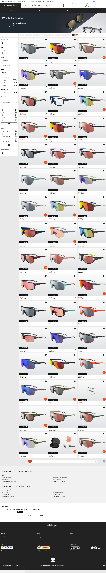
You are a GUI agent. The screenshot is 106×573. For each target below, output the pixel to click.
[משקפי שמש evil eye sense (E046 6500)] (62, 337)
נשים (4, 50)
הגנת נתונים (9, 565)
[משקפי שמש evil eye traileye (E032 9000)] (62, 48)
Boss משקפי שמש (6, 479)
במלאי (4, 62)
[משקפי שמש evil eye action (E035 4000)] (62, 153)
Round (4, 100)
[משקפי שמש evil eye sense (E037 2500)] (92, 311)
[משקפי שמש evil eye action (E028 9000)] (33, 363)
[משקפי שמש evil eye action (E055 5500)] (62, 390)
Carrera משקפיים (57, 490)
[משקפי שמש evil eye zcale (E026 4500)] (33, 232)
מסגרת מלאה (6, 92)
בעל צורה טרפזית (6, 102)
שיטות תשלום (38, 536)
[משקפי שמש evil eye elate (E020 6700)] (92, 179)
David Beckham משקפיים (59, 496)
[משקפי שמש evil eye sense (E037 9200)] (62, 311)
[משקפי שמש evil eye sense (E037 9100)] (92, 232)
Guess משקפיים (5, 492)
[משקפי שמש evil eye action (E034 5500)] (62, 179)
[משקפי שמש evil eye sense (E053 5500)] (62, 205)
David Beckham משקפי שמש (9, 481)
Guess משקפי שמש (6, 477)
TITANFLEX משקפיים (58, 492)
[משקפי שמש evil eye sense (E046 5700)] (33, 442)
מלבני (4, 82)
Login (72, 6)
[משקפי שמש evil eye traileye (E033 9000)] (33, 284)
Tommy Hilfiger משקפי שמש (60, 477)
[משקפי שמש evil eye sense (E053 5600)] (33, 127)
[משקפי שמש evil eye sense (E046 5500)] (92, 416)
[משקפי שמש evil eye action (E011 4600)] (62, 100)
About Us (3, 533)
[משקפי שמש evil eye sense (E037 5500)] (33, 48)
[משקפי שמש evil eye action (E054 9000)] (33, 153)
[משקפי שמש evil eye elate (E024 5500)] (92, 442)
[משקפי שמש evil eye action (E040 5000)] (33, 179)
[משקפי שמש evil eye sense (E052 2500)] (92, 363)
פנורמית (4, 80)
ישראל (96, 1)
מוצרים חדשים (6, 60)
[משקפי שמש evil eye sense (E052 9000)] (92, 100)
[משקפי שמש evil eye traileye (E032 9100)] (33, 74)
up (103, 565)
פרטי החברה (4, 565)
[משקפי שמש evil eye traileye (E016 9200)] (62, 127)
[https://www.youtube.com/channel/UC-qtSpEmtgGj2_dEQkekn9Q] (99, 548)
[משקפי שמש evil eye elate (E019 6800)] (62, 442)
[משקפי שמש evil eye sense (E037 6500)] (92, 205)
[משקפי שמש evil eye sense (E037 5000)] (62, 284)
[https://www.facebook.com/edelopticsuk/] (92, 548)
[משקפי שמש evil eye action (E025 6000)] (92, 48)
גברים (4, 53)
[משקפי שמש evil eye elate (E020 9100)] (33, 337)
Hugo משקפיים (56, 494)
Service (38, 533)
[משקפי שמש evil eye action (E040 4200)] (92, 74)
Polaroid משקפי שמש (7, 475)
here (41, 515)
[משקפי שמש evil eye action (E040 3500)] (62, 258)
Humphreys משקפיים (7, 489)
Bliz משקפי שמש (57, 474)
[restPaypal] (10, 547)
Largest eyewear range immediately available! (15, 1)
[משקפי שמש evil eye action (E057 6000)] (33, 416)
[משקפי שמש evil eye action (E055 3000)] (33, 258)
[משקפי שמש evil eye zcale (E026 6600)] (92, 258)
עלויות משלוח (39, 538)
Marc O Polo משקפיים (7, 490)
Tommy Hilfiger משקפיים (8, 496)
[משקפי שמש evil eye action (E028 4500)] (92, 127)
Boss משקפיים (5, 494)
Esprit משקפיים (56, 489)
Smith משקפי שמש (57, 479)
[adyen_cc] (2, 547)
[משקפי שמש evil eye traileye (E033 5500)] (62, 416)
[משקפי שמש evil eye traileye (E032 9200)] (92, 337)
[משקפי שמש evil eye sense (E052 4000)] (62, 232)
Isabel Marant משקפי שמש (59, 481)
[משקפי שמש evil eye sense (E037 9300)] (33, 311)
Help (71, 533)
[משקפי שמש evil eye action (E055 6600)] (62, 74)
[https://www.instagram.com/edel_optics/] (95, 548)
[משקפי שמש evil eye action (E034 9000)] (62, 363)
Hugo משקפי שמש (57, 475)
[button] (10, 5)
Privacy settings (5, 536)
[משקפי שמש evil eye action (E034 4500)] (92, 153)
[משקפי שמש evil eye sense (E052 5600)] (92, 390)
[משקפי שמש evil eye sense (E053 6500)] (33, 390)
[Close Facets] (9, 35)
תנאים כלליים (16, 565)
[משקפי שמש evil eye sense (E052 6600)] (92, 284)
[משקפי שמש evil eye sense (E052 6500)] (33, 205)
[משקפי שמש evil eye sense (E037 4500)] (33, 100)
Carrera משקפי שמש (6, 474)
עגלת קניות (87, 6)
